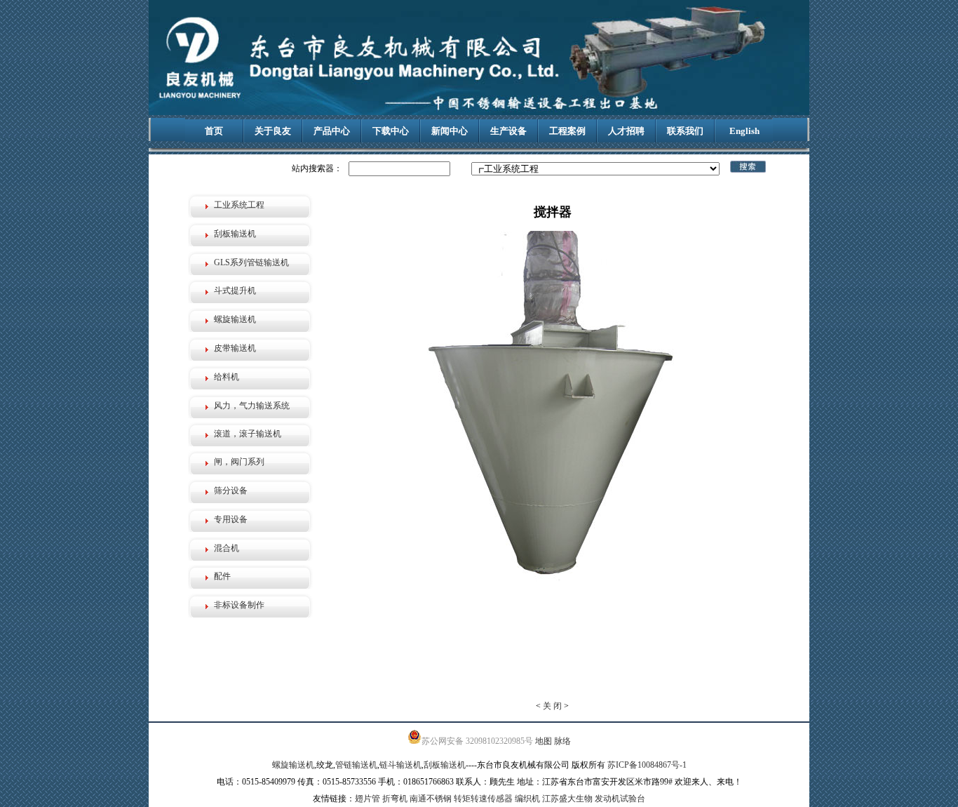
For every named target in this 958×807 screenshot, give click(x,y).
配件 (222, 576)
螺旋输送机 (235, 319)
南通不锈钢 (431, 798)
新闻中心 (449, 131)
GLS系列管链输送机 (251, 262)
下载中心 (390, 131)
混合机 (226, 548)
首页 (214, 131)
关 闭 (552, 706)
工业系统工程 (239, 205)
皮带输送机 (235, 348)
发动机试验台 (620, 798)
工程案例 (567, 131)
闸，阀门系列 (239, 462)
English (744, 131)
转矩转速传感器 (483, 798)
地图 (543, 741)
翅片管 (367, 798)
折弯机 (394, 798)
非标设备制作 (239, 605)
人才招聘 (626, 131)
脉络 (562, 741)
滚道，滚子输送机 (247, 434)
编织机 (527, 798)
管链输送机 (356, 765)
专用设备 (231, 519)
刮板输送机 (235, 234)
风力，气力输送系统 (252, 406)
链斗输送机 (400, 765)
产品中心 (331, 131)
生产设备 (508, 131)
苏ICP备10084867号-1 (647, 765)
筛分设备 (231, 490)
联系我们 (685, 131)
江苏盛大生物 (567, 798)
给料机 (226, 377)
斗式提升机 (235, 290)
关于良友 (273, 131)
